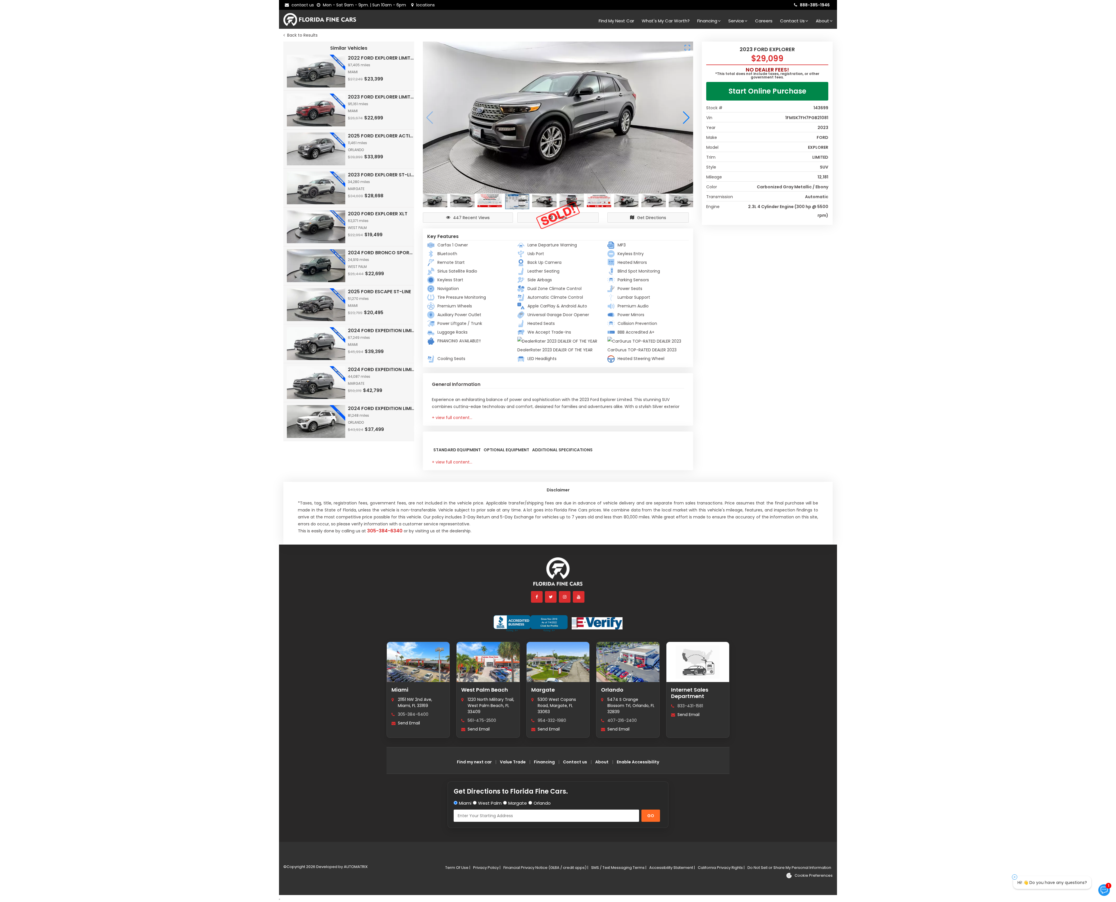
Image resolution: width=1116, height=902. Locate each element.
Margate (543, 689)
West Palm (490, 803)
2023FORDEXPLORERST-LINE (381, 174)
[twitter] (551, 597)
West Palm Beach (484, 689)
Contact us (575, 762)
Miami (399, 689)
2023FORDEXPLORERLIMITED (381, 97)
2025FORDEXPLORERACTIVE (381, 136)
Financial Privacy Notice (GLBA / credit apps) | (545, 867)
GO (650, 816)
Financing (707, 21)
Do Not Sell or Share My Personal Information (789, 867)
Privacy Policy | (486, 867)
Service (736, 21)
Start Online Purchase (767, 91)
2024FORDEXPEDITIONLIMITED (381, 330)
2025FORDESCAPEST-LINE (379, 291)
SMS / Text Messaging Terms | (618, 867)
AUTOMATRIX (355, 866)
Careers (763, 21)
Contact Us (792, 21)
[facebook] (537, 597)
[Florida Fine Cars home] (558, 574)
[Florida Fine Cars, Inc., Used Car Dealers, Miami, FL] (530, 623)
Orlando (612, 689)
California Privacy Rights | (721, 867)
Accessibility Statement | (672, 867)
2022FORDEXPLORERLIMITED (381, 58)
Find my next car (616, 21)
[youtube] (579, 597)
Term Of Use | (457, 867)
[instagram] (565, 597)
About (822, 21)
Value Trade (513, 762)
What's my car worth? (666, 21)
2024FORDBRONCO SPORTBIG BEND (381, 252)
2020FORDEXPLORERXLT (377, 213)
